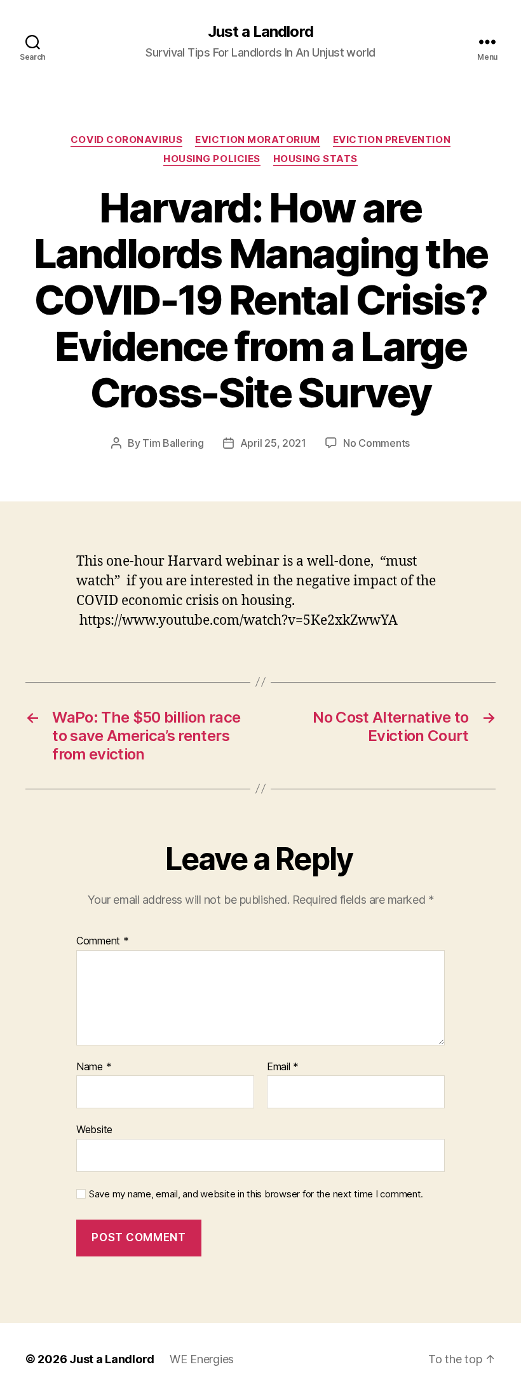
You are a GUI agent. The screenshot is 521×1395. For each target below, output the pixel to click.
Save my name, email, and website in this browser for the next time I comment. (256, 1194)
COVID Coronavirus (126, 140)
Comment (102, 941)
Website (94, 1129)
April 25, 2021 (273, 443)
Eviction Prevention (391, 140)
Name (93, 1067)
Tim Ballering (173, 443)
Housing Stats (315, 159)
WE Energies (202, 1359)
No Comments (376, 443)
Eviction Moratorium (257, 140)
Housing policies (211, 159)
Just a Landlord (260, 31)
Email (283, 1067)
